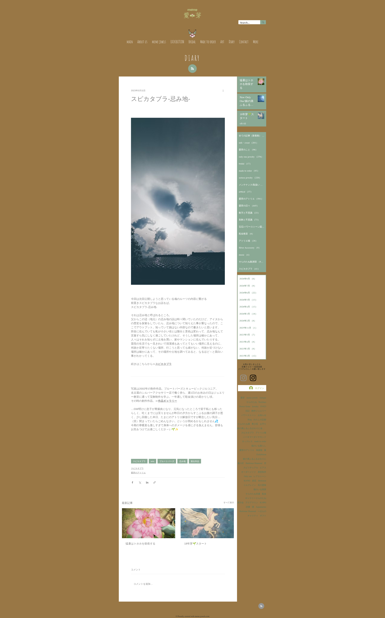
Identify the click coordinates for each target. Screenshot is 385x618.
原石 (254, 480)
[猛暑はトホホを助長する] (148, 523)
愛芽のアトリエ (138, 472)
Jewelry (255, 406)
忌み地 (182, 461)
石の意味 (262, 485)
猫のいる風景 (260, 489)
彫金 (264, 493)
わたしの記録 (260, 419)
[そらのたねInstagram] (253, 378)
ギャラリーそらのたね (255, 498)
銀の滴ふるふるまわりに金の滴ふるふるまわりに (251, 428)
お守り (263, 424)
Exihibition (261, 454)
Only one (248, 476)
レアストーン (260, 476)
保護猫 (259, 450)
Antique (262, 397)
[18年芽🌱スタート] (207, 523)
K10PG (263, 502)
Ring (250, 419)
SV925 (263, 406)
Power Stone (244, 406)
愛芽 (242, 397)
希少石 (255, 424)
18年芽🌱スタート (195, 543)
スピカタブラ (139, 461)
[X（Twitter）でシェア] (139, 482)
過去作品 (195, 461)
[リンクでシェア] (154, 482)
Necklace (262, 402)
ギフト (263, 515)
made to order (260, 441)
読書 (248, 507)
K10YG (247, 480)
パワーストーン (248, 415)
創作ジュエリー (258, 410)
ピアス (263, 467)
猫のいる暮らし (258, 445)
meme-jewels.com (202, 616)
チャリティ (253, 515)
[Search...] (263, 22)
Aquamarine (261, 507)
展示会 (240, 502)
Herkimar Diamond (247, 511)
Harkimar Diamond (254, 463)
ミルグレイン (249, 485)
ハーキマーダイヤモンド (254, 437)
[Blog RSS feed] (192, 68)
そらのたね (251, 402)
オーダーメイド (248, 472)
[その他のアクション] (223, 90)
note (152, 461)
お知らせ (262, 415)
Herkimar (262, 480)
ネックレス (247, 441)
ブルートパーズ (166, 461)
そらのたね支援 (252, 493)
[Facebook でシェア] (132, 482)
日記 (247, 410)
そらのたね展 (243, 424)
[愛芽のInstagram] (243, 378)
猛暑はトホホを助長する (140, 543)
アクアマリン (251, 502)
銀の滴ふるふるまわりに (254, 458)
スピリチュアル (250, 467)
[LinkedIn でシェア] (147, 482)
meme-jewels (252, 397)
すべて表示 (228, 502)
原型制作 (262, 472)
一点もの (262, 511)
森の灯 (241, 463)
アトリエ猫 (261, 432)
